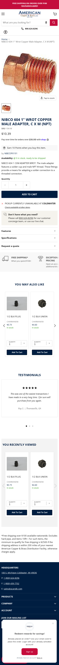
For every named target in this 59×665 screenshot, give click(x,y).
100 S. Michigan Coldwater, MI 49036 (19, 572)
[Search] (54, 22)
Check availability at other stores (17, 207)
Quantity (5, 179)
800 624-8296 (26, 218)
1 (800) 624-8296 (11, 578)
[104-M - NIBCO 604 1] (6, 108)
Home (4, 39)
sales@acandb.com (13, 588)
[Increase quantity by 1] (26, 185)
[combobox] (25, 22)
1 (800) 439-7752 (11, 583)
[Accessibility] (5, 32)
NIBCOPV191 (10, 153)
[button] (46, 22)
